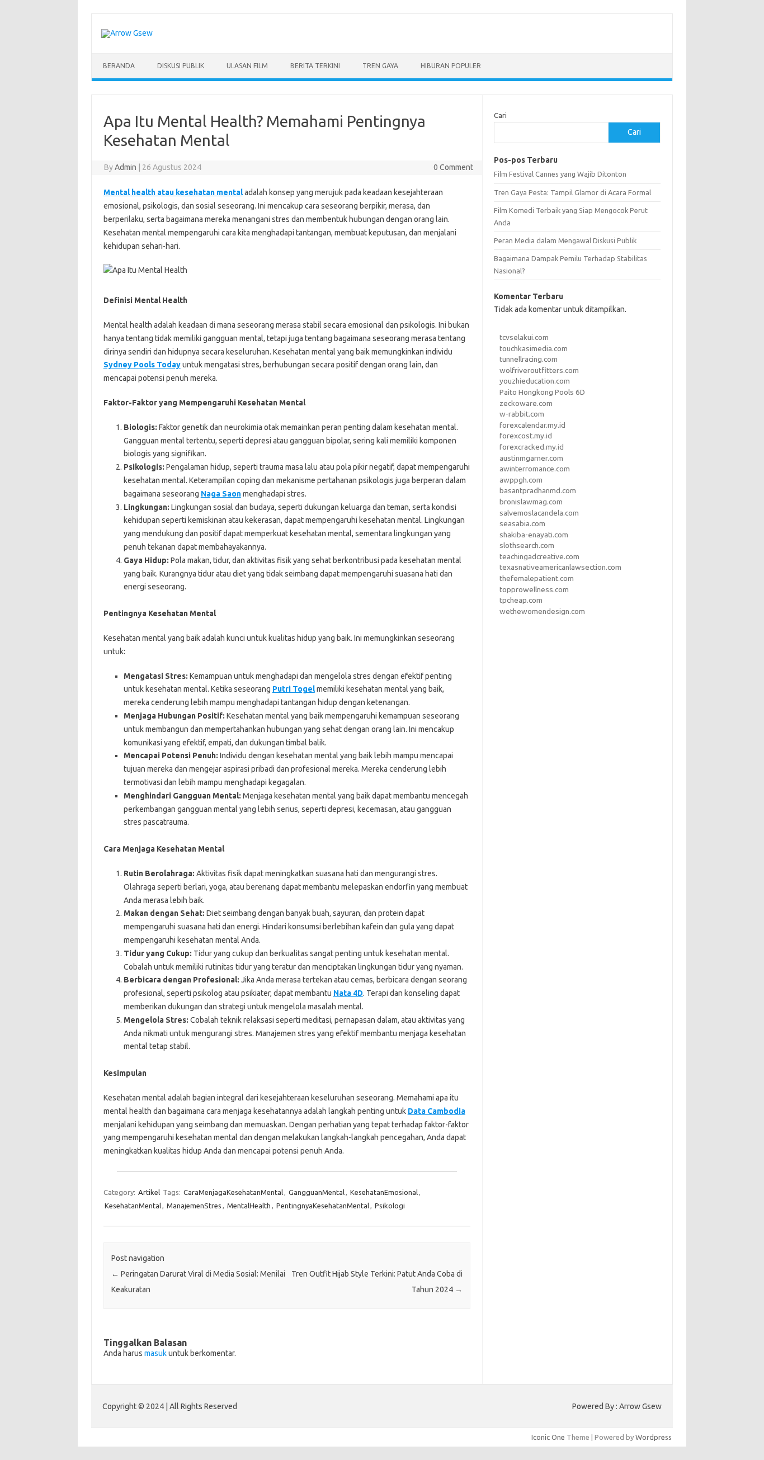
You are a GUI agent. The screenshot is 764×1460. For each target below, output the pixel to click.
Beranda (119, 65)
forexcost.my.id (525, 435)
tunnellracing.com (528, 359)
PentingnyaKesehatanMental (322, 1205)
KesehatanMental (133, 1205)
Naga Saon (221, 493)
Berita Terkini (315, 65)
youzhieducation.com (534, 380)
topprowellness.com (534, 589)
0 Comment (453, 167)
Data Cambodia (436, 1111)
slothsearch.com (526, 545)
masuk (155, 1353)
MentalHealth (249, 1205)
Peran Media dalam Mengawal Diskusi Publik (565, 240)
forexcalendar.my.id (532, 424)
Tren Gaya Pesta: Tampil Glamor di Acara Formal (572, 192)
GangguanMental (317, 1192)
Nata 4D (348, 993)
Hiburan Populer (451, 65)
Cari (500, 115)
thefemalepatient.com (536, 578)
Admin (125, 167)
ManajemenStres (194, 1205)
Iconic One (548, 1437)
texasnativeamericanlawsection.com (560, 567)
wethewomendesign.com (542, 611)
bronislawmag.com (531, 501)
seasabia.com (522, 523)
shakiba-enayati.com (533, 534)
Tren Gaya (380, 65)
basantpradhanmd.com (537, 490)
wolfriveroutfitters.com (539, 370)
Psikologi (390, 1205)
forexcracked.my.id (531, 446)
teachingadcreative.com (539, 556)
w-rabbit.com (521, 413)
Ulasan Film (247, 65)
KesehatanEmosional (384, 1192)
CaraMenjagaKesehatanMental (233, 1192)
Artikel (149, 1192)
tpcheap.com (521, 600)
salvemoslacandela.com (539, 512)
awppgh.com (521, 479)
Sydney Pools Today (142, 364)
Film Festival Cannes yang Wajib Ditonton (560, 174)
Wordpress (653, 1437)
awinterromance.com (534, 468)
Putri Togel (293, 688)
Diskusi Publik (180, 65)
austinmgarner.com (531, 457)
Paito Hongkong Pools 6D (542, 392)
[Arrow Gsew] (127, 33)
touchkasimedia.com (533, 348)
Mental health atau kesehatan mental (173, 192)
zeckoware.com (526, 403)
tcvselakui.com (524, 337)
